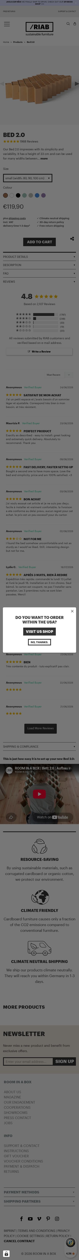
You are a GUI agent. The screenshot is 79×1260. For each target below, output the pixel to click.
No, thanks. (39, 642)
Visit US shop (39, 631)
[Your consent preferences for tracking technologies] (6, 1253)
